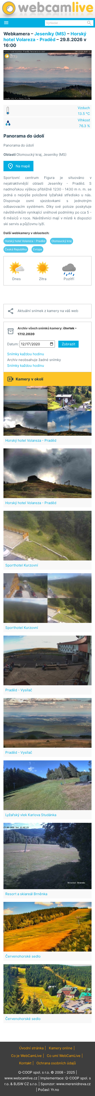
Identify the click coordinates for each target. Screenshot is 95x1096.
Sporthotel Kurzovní (21, 565)
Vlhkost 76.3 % (84, 123)
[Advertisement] (47, 294)
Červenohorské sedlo (23, 956)
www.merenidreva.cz (73, 1084)
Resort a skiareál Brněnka (26, 894)
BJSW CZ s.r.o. (26, 1084)
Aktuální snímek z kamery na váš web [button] (42, 311)
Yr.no (55, 1089)
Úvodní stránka (31, 1048)
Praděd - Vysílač (18, 690)
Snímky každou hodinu (25, 354)
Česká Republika (16, 249)
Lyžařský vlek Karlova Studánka (30, 815)
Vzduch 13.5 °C (84, 111)
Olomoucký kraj (61, 241)
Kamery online (60, 1048)
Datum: (13, 344)
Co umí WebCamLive (63, 1055)
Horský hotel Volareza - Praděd (44, 36)
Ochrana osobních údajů (56, 1063)
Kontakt (25, 1063)
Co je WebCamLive (26, 1055)
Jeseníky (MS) (50, 34)
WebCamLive (47, 9)
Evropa (37, 249)
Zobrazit (68, 344)
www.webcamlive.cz (20, 1078)
